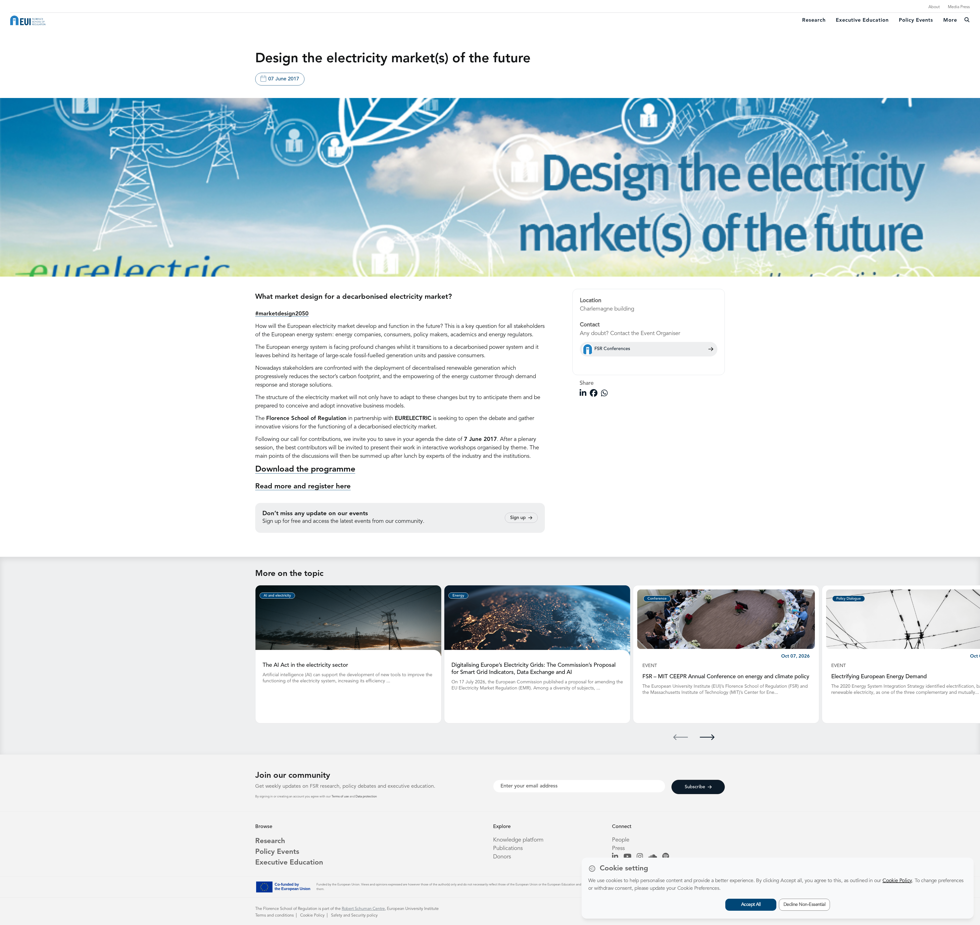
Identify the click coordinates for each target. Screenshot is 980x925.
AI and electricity (277, 595)
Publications (508, 848)
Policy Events (916, 20)
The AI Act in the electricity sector (305, 665)
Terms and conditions (274, 916)
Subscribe (695, 787)
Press (618, 848)
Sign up (518, 517)
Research (814, 20)
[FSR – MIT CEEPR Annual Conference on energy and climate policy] (726, 619)
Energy (458, 595)
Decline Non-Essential (804, 904)
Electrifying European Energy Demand (879, 677)
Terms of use (341, 796)
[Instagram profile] (640, 857)
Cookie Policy (312, 916)
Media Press (959, 7)
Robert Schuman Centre (363, 909)
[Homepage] (27, 20)
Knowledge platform (518, 840)
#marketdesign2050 (282, 314)
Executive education (862, 20)
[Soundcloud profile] (652, 857)
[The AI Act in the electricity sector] (348, 620)
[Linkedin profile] (615, 857)
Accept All (751, 904)
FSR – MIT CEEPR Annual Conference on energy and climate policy (725, 677)
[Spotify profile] (665, 857)
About (934, 7)
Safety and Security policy (354, 916)
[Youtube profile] (627, 857)
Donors (502, 857)
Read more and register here (303, 486)
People (620, 840)
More (950, 20)
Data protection (366, 796)
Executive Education (289, 862)
